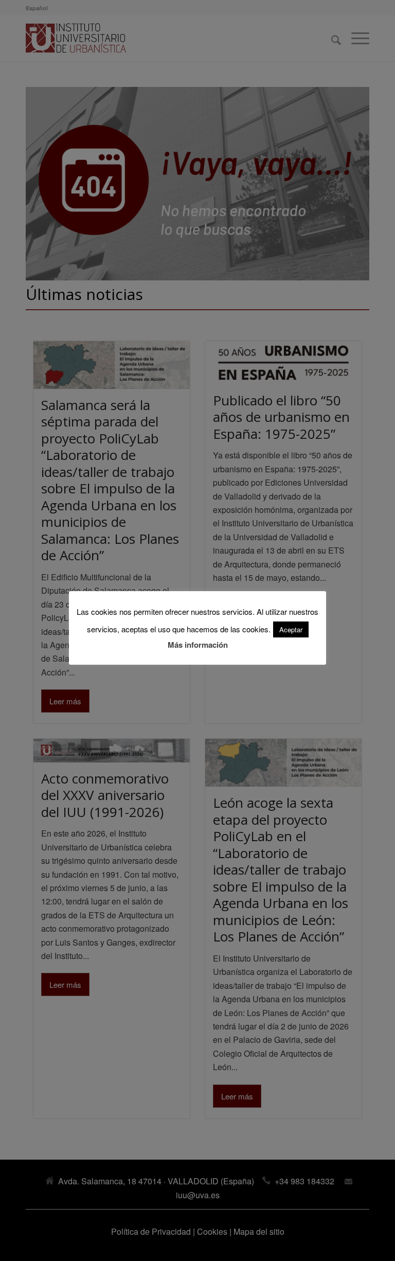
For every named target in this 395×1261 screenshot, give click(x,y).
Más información (198, 644)
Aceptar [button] (290, 629)
